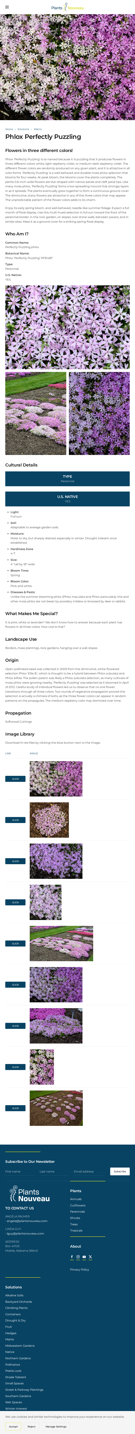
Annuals (76, 1199)
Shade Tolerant (15, 1377)
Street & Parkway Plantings (24, 1389)
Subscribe (120, 1171)
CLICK (15, 778)
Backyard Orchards (18, 1301)
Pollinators (12, 1364)
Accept (13, 1426)
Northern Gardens (18, 1358)
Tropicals (76, 1230)
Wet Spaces (13, 1402)
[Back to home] (68, 7)
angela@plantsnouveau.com (27, 1221)
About (75, 1246)
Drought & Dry (15, 1320)
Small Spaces (14, 1383)
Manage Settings (56, 1426)
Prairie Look (13, 1371)
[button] (7, 7)
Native (9, 1352)
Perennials (77, 1211)
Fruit (8, 1327)
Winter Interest (16, 1408)
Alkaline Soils (14, 1295)
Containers (13, 1314)
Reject (31, 1426)
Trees (74, 1224)
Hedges (10, 1333)
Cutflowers (77, 1205)
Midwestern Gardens (20, 1345)
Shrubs (75, 1218)
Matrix (9, 1339)
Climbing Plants (16, 1308)
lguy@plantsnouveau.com (25, 1233)
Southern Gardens (18, 1396)
